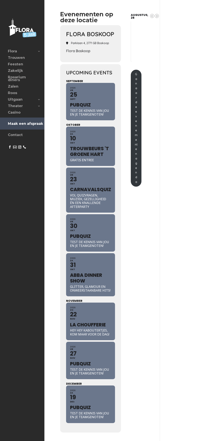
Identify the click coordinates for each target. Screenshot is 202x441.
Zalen (13, 87)
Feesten (15, 64)
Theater (15, 106)
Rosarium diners (17, 79)
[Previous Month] (152, 16)
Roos (12, 93)
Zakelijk (15, 71)
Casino (14, 113)
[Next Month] (157, 16)
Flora (12, 51)
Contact (15, 135)
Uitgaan (15, 100)
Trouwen (16, 58)
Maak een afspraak (25, 123)
